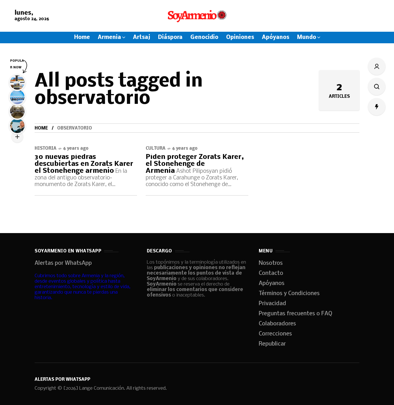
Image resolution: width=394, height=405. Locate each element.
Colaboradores (277, 324)
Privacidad (272, 304)
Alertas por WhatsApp (63, 263)
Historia (46, 148)
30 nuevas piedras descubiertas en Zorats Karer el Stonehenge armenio (84, 164)
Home (41, 128)
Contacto (271, 273)
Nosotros (271, 263)
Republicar (272, 344)
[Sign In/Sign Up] (376, 66)
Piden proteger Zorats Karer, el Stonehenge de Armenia (195, 164)
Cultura (156, 148)
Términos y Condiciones (289, 294)
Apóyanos (271, 283)
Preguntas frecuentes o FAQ (295, 314)
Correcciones (275, 334)
